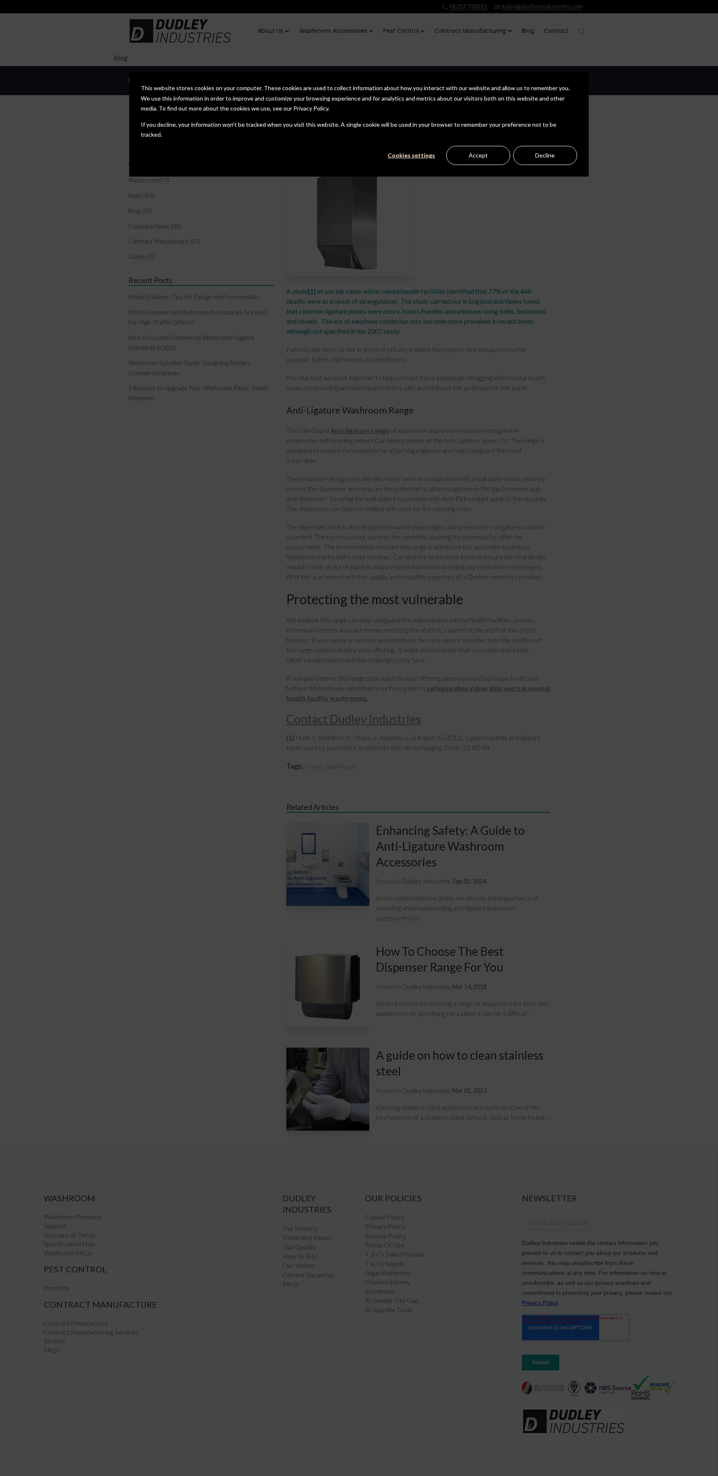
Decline (545, 155)
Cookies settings (411, 155)
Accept (478, 155)
